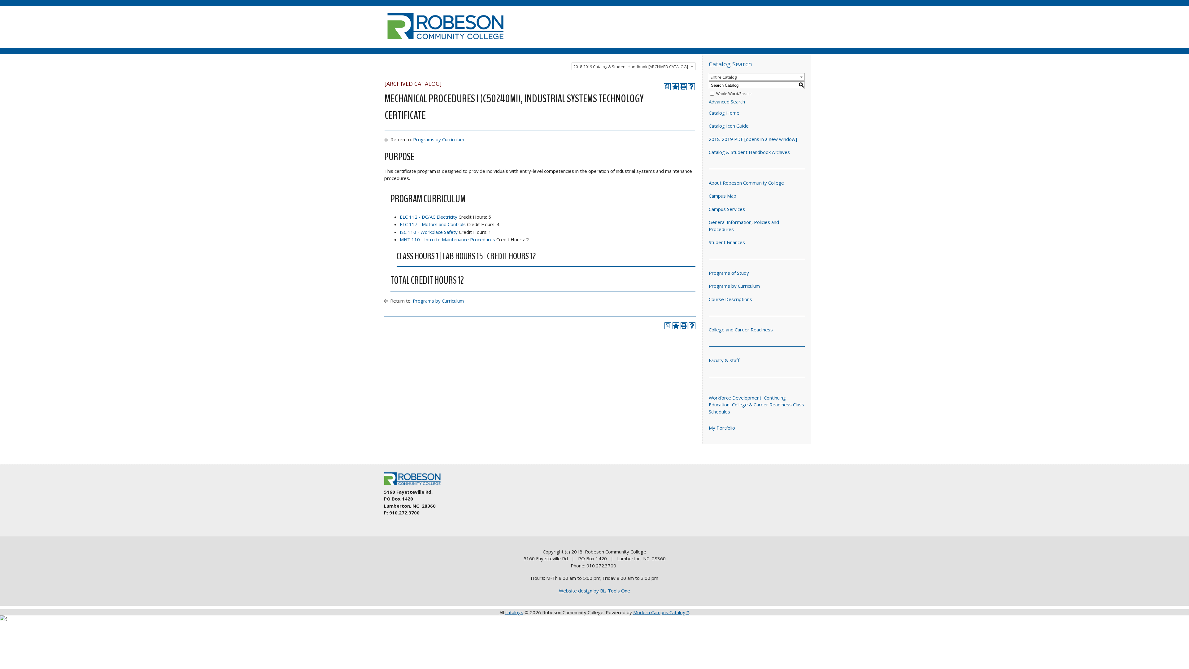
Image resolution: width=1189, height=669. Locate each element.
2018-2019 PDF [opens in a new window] (753, 139)
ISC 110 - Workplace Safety (429, 232)
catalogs (514, 612)
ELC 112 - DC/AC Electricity (428, 217)
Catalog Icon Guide (729, 126)
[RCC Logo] (415, 485)
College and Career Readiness (741, 329)
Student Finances (727, 242)
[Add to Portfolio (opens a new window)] (675, 86)
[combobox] (633, 66)
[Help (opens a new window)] (691, 86)
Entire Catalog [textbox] (724, 77)
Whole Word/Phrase (733, 93)
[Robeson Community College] (445, 42)
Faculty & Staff (724, 360)
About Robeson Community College (746, 183)
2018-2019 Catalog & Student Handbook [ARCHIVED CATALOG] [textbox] (630, 66)
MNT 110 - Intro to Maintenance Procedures (447, 239)
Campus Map (722, 196)
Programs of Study (729, 273)
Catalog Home (724, 113)
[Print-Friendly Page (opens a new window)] (683, 86)
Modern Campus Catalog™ (661, 612)
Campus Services (727, 209)
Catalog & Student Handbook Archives (749, 152)
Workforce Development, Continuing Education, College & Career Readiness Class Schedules (756, 405)
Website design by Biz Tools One (594, 591)
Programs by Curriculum (438, 139)
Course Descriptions (730, 299)
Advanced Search (727, 101)
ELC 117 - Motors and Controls (433, 224)
